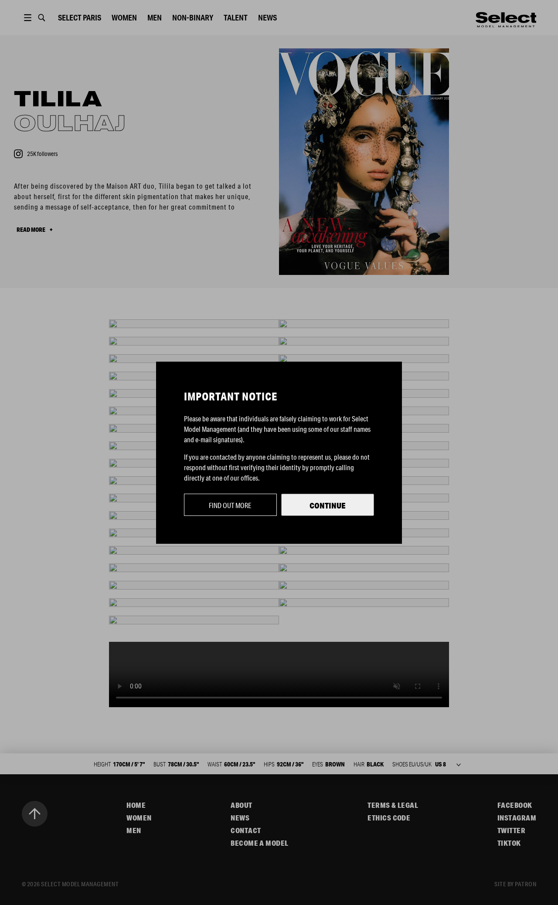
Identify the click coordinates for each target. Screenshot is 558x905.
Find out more (230, 505)
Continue (328, 505)
